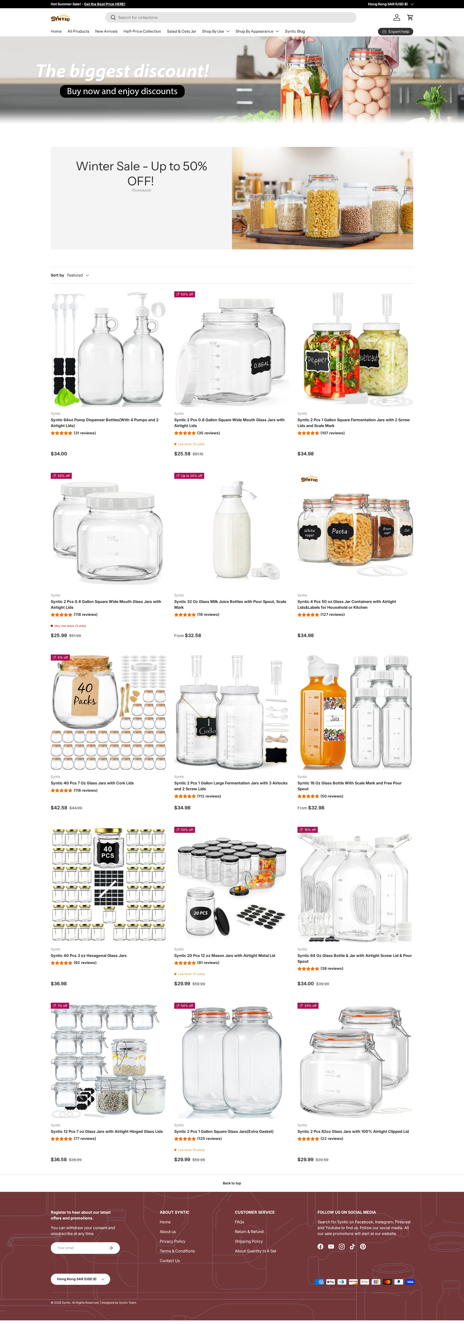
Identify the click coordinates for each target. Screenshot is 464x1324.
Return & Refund (249, 1231)
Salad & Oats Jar (181, 31)
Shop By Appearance (254, 31)
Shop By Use (213, 31)
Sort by (57, 275)
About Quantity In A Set (255, 1251)
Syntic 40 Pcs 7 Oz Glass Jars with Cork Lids (92, 783)
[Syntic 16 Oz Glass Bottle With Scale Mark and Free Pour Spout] (355, 712)
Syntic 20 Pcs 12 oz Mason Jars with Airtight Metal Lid (224, 955)
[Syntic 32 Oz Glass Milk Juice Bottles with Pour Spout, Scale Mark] (232, 531)
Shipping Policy (249, 1241)
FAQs (239, 1221)
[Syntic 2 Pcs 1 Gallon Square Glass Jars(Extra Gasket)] (232, 1061)
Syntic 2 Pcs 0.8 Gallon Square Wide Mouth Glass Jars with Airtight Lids (229, 422)
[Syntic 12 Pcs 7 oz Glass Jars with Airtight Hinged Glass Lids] (109, 1061)
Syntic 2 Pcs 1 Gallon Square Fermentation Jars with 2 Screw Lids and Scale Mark (353, 422)
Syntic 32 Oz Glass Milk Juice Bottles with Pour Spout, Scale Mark (230, 604)
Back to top (232, 1183)
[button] (410, 17)
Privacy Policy (172, 1241)
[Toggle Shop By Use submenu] (228, 31)
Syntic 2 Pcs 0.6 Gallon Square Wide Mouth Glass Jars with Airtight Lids (106, 604)
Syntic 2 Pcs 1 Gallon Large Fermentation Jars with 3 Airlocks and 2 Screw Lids (231, 786)
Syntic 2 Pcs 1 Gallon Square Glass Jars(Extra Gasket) (224, 1131)
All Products (78, 31)
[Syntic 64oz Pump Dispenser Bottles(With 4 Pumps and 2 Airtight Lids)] (109, 349)
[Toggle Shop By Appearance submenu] (277, 31)
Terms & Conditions (177, 1251)
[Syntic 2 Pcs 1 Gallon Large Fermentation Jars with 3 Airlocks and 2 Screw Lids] (232, 712)
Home (56, 31)
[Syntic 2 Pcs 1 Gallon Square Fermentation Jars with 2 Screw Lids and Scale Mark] (355, 349)
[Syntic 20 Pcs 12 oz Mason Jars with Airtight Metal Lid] (232, 885)
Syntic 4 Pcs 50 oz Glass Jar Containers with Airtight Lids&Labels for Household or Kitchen (346, 604)
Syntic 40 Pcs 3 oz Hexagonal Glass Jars (89, 955)
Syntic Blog (295, 31)
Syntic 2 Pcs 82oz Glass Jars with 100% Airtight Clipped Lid (353, 1131)
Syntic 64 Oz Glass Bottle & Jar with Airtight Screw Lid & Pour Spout (354, 958)
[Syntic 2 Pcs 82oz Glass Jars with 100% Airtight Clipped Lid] (355, 1061)
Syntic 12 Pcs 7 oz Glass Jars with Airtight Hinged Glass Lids (107, 1131)
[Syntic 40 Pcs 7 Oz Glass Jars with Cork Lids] (109, 712)
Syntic (66, 1302)
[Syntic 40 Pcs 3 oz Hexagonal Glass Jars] (109, 885)
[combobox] (231, 17)
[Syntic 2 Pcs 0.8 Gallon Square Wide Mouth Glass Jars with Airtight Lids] (232, 349)
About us (168, 1231)
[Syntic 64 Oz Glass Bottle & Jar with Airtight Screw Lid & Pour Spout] (355, 885)
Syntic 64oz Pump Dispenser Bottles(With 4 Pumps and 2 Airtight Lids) (105, 422)
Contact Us (170, 1260)
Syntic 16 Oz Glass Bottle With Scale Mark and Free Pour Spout (349, 786)
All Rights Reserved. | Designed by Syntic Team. (104, 1302)
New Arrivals (106, 31)
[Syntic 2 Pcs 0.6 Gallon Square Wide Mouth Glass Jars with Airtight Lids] (109, 531)
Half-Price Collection (142, 31)
